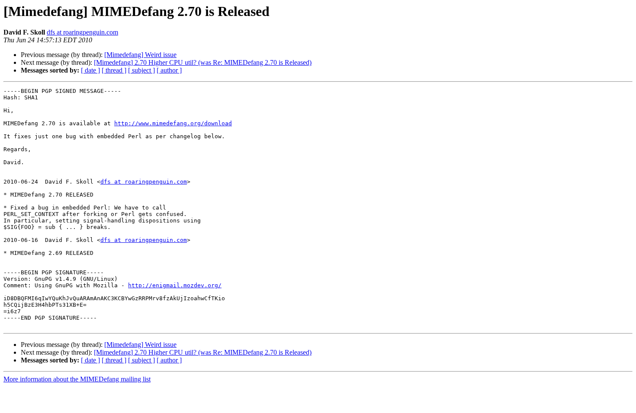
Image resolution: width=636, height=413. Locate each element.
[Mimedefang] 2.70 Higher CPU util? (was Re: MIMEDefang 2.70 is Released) (203, 62)
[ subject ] (141, 70)
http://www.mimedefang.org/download (173, 123)
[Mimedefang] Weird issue (140, 54)
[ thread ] (114, 70)
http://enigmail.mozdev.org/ (175, 285)
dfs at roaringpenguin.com (82, 32)
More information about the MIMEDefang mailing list (77, 379)
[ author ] (169, 70)
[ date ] (90, 70)
